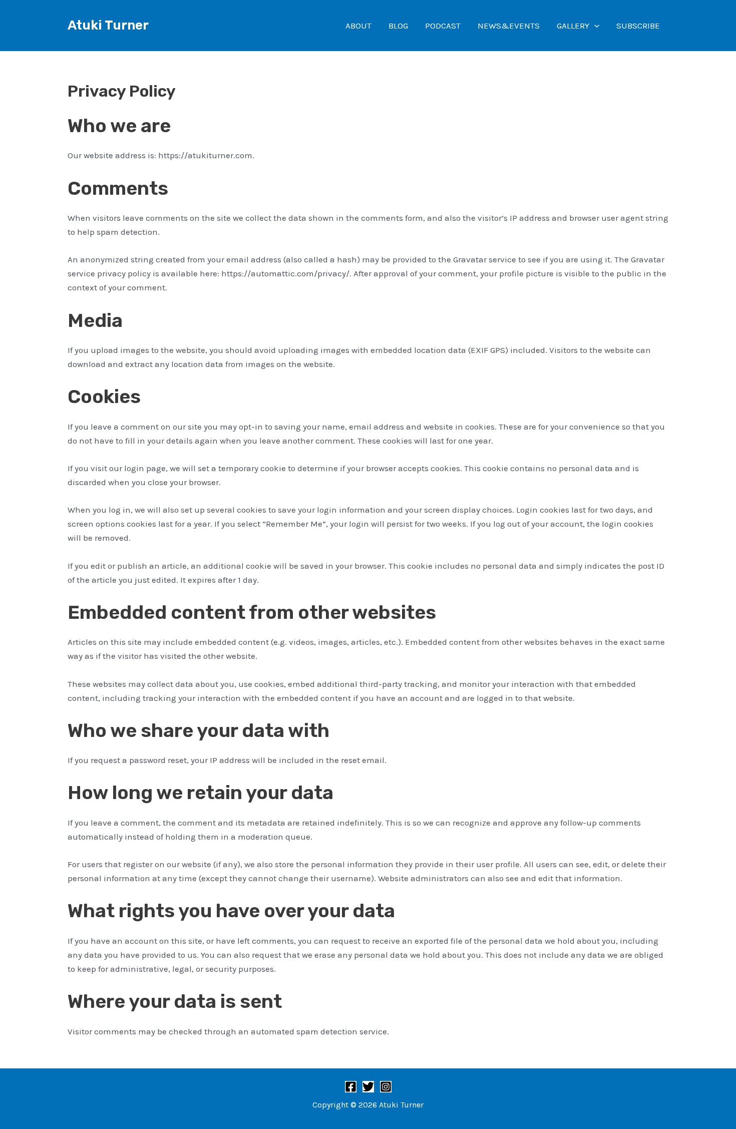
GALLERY (573, 26)
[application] (594, 25)
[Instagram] (386, 1086)
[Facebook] (350, 1086)
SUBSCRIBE (638, 26)
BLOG (398, 26)
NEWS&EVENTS (509, 26)
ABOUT (358, 26)
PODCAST (443, 26)
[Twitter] (368, 1086)
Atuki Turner (108, 25)
